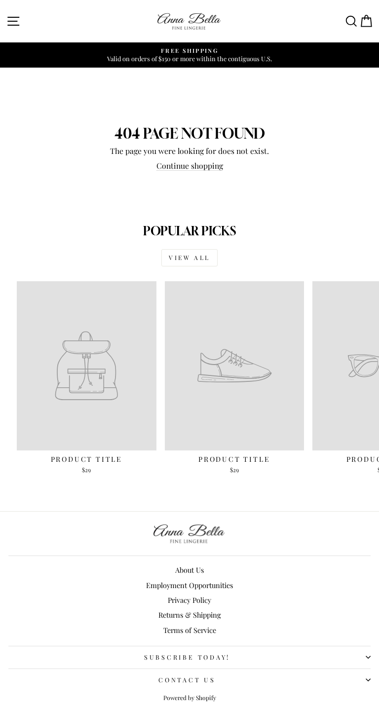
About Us (189, 570)
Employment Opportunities (189, 585)
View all (189, 257)
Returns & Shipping (189, 615)
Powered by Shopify (189, 698)
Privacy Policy (189, 600)
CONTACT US (187, 679)
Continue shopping (189, 165)
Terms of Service (189, 630)
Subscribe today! (187, 657)
